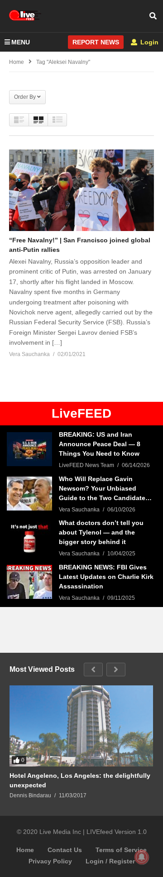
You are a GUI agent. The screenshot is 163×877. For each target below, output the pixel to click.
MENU (20, 42)
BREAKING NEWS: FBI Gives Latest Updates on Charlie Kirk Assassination (106, 577)
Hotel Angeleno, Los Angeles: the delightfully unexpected (80, 780)
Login (148, 42)
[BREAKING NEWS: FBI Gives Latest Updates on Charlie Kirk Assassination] (29, 582)
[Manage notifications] (141, 857)
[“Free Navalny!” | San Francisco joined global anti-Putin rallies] (81, 190)
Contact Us (65, 849)
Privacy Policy (50, 861)
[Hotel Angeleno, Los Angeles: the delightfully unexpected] (81, 725)
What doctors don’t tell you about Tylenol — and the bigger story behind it (101, 532)
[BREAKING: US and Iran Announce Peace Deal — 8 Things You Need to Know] (29, 449)
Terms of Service (121, 849)
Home (25, 849)
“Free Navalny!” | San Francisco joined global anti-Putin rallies (79, 244)
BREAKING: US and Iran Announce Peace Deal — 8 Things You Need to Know (99, 444)
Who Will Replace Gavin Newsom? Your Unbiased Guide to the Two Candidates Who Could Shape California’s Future (105, 489)
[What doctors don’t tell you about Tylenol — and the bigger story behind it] (29, 537)
